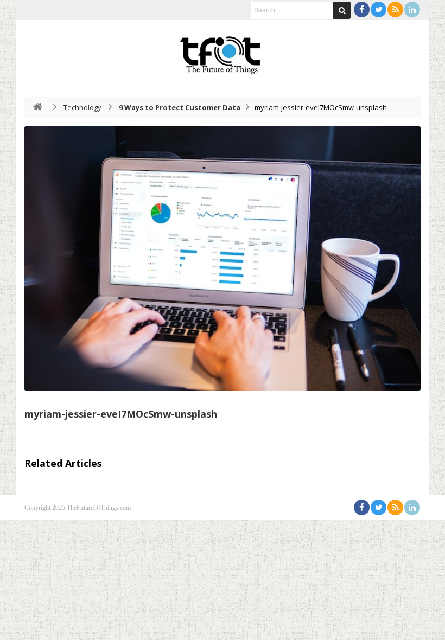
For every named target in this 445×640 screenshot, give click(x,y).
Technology (82, 107)
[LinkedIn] (412, 9)
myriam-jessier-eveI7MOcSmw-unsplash (120, 413)
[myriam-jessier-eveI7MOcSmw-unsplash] (222, 258)
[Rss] (395, 9)
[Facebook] (361, 9)
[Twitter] (378, 9)
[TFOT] (222, 51)
